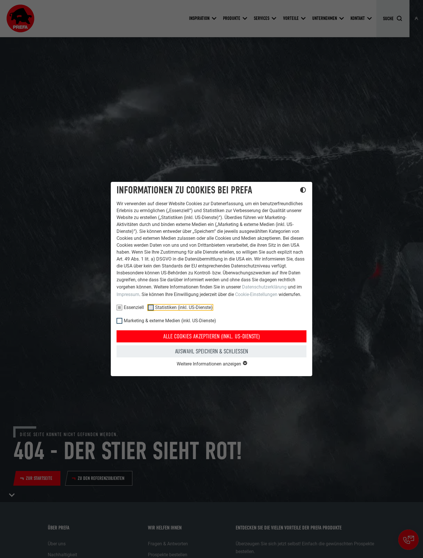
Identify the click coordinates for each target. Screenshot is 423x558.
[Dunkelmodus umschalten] (303, 191)
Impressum (128, 294)
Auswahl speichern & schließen (211, 351)
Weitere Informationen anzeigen (209, 364)
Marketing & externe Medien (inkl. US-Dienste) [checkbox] (170, 320)
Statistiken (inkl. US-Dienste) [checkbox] (184, 307)
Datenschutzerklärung (264, 287)
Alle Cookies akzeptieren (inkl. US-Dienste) (211, 336)
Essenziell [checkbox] (134, 307)
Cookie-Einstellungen (256, 294)
